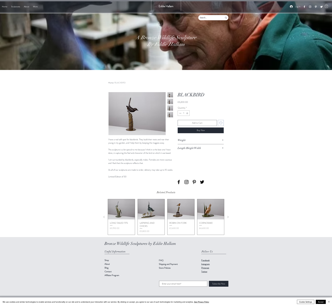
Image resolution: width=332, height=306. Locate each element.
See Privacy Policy (201, 302)
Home (110, 82)
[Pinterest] (315, 6)
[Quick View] (121, 209)
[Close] (328, 302)
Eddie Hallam (166, 6)
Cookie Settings (305, 302)
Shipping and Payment (168, 264)
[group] (166, 217)
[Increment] (187, 113)
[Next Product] (228, 216)
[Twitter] (321, 6)
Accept (321, 302)
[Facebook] (304, 6)
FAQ (161, 260)
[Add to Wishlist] (221, 123)
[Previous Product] (104, 216)
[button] (326, 6)
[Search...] (225, 17)
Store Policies (165, 267)
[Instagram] (310, 6)
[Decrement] (180, 113)
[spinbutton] (183, 113)
